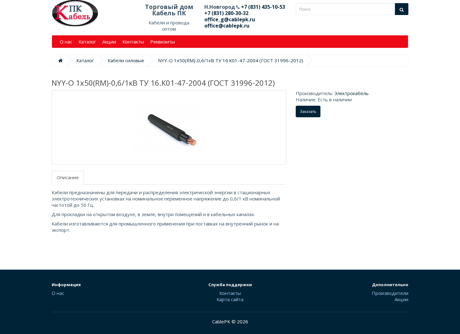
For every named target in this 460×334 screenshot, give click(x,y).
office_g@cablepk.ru (229, 19)
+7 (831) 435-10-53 (262, 6)
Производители (390, 293)
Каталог (87, 41)
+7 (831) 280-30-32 (226, 13)
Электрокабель (352, 93)
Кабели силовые (126, 60)
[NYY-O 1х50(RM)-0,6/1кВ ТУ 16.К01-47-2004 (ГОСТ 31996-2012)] (169, 127)
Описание (68, 177)
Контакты (133, 41)
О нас (66, 41)
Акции (109, 41)
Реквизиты (162, 41)
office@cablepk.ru (226, 25)
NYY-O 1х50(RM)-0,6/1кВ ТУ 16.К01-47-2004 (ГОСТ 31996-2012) (230, 60)
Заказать (308, 111)
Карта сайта (230, 299)
